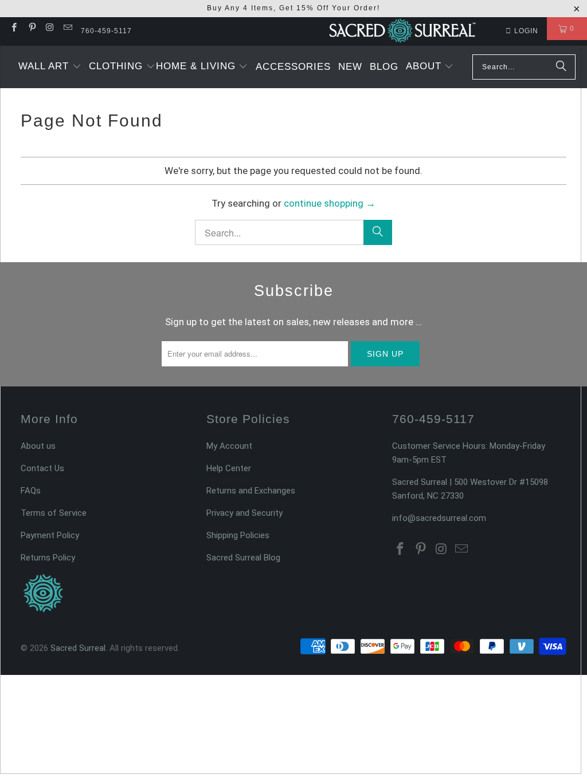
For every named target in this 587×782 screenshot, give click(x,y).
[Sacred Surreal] (402, 31)
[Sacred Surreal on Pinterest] (31, 29)
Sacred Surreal (77, 648)
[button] (49, 67)
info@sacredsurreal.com (439, 518)
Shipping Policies (237, 535)
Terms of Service (54, 513)
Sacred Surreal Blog (243, 557)
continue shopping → (329, 203)
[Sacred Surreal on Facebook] (13, 29)
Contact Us (42, 468)
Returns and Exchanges (250, 490)
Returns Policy (48, 557)
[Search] (561, 67)
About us (38, 446)
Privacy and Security (244, 513)
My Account (229, 446)
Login (526, 31)
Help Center (228, 468)
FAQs (31, 490)
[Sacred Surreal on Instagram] (49, 29)
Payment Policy (50, 535)
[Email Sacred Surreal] (67, 29)
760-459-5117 (106, 31)
